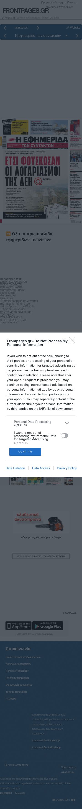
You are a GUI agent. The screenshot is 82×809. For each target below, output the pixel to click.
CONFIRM (25, 451)
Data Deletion (15, 468)
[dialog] (41, 405)
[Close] (73, 341)
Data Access (41, 468)
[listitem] (41, 423)
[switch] (64, 435)
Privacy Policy (67, 468)
